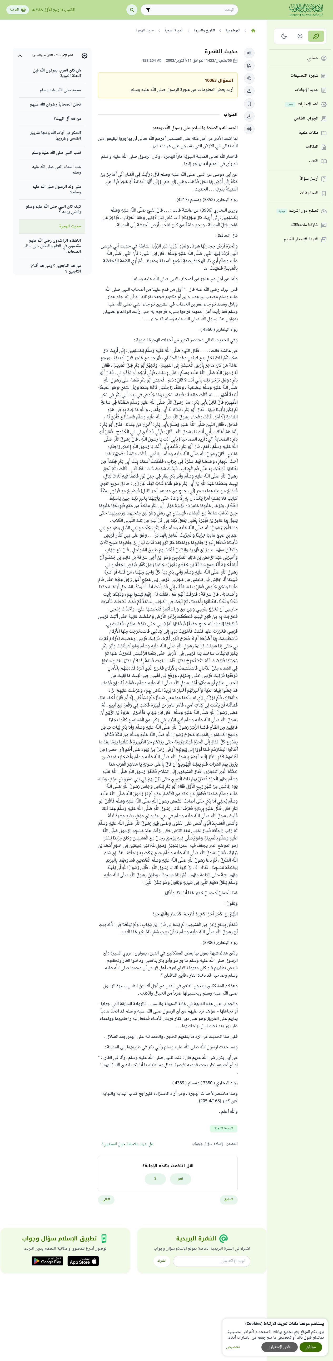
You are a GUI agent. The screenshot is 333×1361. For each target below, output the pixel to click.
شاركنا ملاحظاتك (304, 225)
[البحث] (131, 9)
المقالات (312, 147)
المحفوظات (309, 193)
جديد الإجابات (307, 90)
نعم (180, 1178)
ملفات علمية (309, 133)
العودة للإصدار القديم (301, 239)
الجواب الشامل (306, 118)
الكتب (314, 161)
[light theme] (300, 36)
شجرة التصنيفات (304, 76)
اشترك (161, 1261)
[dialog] (275, 1337)
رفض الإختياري (279, 1347)
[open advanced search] (148, 9)
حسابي (313, 58)
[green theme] (316, 36)
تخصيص (233, 1347)
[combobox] (193, 10)
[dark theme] (284, 36)
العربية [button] (14, 10)
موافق (311, 1347)
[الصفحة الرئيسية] (253, 30)
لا (155, 1178)
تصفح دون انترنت (299, 211)
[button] (249, 53)
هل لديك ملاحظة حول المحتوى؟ (127, 1144)
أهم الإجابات (303, 104)
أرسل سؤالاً (309, 179)
